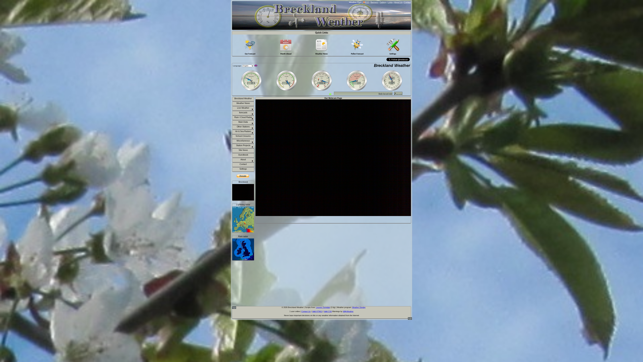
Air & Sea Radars (243, 131)
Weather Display (359, 307)
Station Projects (243, 145)
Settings (243, 169)
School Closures (243, 136)
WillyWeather (348, 311)
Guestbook (243, 155)
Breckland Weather (392, 65)
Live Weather (243, 108)
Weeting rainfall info (245, 299)
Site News (243, 150)
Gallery (383, 2)
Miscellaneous (243, 141)
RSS (367, 2)
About (243, 159)
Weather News (243, 103)
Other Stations (243, 127)
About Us (398, 2)
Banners (374, 2)
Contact (407, 2)
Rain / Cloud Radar (243, 117)
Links (390, 2)
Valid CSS (328, 311)
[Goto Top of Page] (410, 319)
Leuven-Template (323, 307)
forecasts (243, 112)
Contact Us (306, 311)
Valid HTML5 (317, 311)
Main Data (243, 122)
